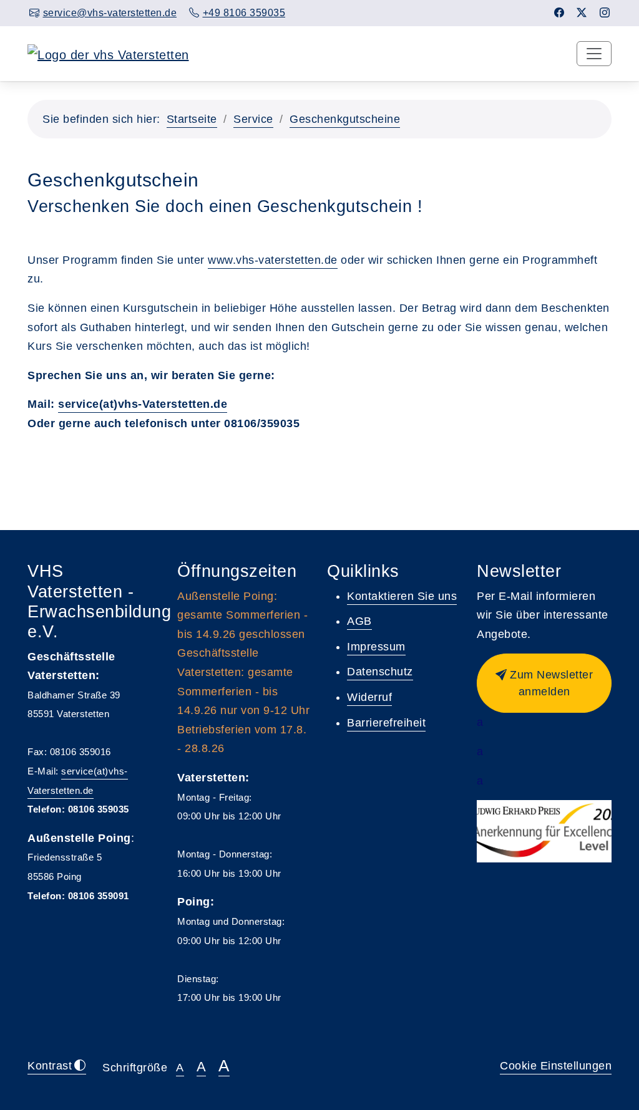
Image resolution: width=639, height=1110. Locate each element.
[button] (544, 683)
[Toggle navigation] (594, 53)
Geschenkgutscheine (345, 119)
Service (253, 119)
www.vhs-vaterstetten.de (273, 260)
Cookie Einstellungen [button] (556, 1065)
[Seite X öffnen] (582, 12)
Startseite (192, 119)
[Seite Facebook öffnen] (559, 12)
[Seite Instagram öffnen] (605, 12)
